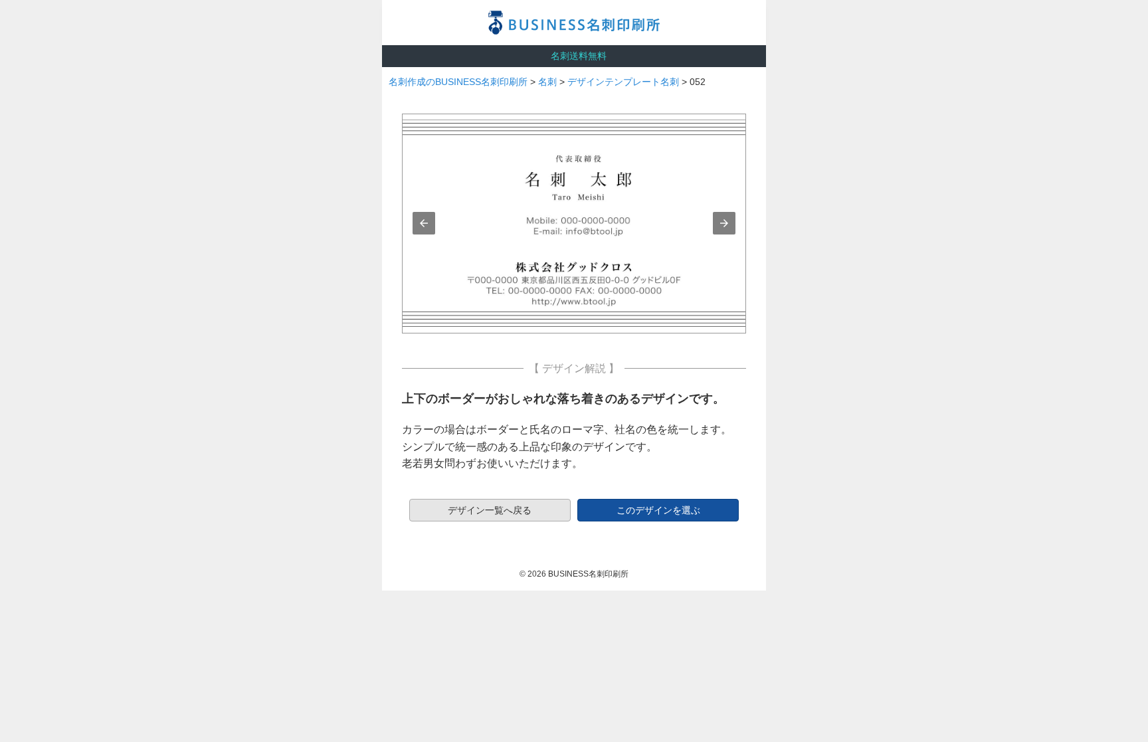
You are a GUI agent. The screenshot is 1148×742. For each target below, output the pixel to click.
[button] (424, 223)
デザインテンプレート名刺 (623, 81)
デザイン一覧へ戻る (489, 510)
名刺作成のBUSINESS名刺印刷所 (458, 81)
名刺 (547, 81)
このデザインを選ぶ (658, 510)
